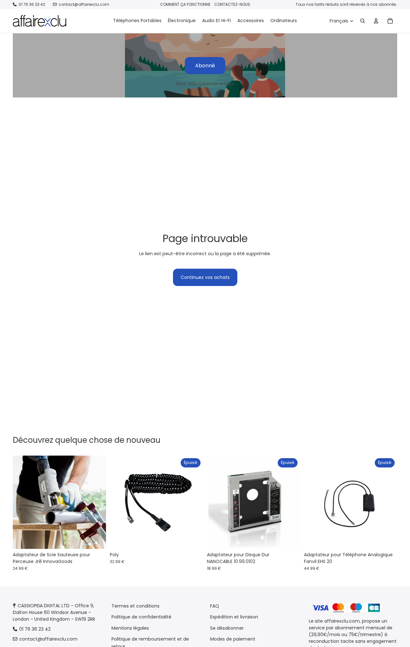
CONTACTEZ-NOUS (232, 4)
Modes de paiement (232, 639)
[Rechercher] (363, 21)
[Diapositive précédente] (22, 502)
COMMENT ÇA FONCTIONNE (185, 4)
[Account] (376, 21)
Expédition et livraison (234, 617)
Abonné (205, 65)
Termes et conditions (135, 606)
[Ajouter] (96, 539)
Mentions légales (130, 628)
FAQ (214, 606)
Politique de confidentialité (141, 617)
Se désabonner (227, 628)
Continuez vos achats (205, 277)
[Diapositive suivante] (96, 502)
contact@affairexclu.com (84, 4)
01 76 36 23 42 (32, 4)
